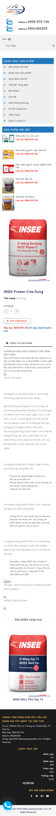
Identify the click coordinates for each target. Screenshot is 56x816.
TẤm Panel (14, 114)
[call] (7, 805)
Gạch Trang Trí (17, 120)
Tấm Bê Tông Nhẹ (18, 84)
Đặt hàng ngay (18, 321)
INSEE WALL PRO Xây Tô (28, 699)
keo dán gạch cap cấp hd (31, 150)
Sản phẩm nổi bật (18, 66)
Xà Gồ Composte (18, 108)
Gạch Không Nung (19, 102)
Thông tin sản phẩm (20, 343)
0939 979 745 (38, 22)
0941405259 (37, 28)
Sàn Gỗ (12, 96)
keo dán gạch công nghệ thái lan (34, 166)
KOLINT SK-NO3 (25, 196)
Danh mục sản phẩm (20, 72)
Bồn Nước (14, 90)
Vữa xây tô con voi (27, 135)
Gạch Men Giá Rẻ (18, 78)
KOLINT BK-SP (24, 178)
